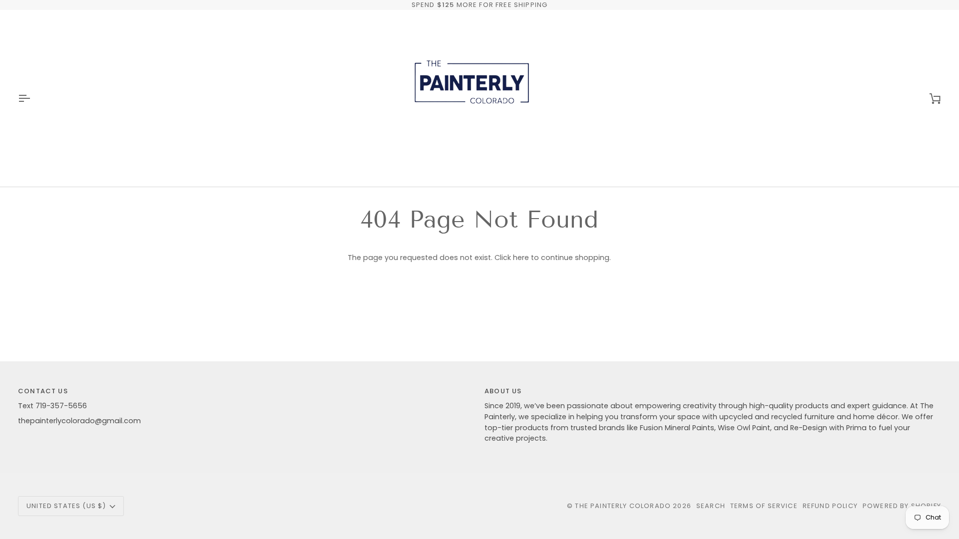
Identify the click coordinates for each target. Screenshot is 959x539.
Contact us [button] (43, 391)
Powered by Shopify (902, 506)
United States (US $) (66, 506)
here (521, 258)
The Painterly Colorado (623, 506)
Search (710, 506)
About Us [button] (502, 391)
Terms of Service (764, 506)
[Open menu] (33, 98)
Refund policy (830, 506)
